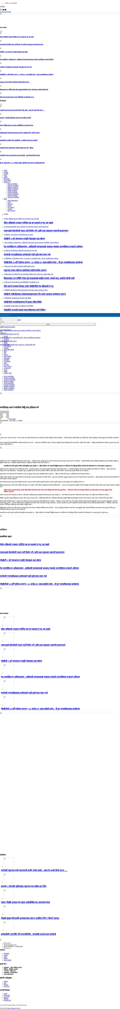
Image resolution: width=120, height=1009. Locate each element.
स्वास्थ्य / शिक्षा (8, 373)
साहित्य (9, 206)
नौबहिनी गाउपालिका (13, 189)
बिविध (5, 199)
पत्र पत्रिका (11, 207)
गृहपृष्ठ (5, 170)
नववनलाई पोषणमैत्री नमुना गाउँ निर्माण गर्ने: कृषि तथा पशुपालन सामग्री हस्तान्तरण (21, 44)
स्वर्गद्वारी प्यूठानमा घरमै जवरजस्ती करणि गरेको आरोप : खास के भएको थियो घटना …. (22, 110)
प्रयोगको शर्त (7, 1000)
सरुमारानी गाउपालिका (13, 197)
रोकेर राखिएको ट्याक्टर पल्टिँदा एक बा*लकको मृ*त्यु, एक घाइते (17, 37)
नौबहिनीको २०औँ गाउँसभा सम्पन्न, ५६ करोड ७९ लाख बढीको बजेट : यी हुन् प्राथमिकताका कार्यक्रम (26, 74)
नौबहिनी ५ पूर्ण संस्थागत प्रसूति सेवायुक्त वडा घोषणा (14, 52)
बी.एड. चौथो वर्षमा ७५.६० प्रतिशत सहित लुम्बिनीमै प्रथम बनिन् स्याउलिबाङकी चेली (22, 163)
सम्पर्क (5, 994)
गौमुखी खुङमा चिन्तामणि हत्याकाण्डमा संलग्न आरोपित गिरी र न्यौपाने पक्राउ (20, 133)
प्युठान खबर (12, 419)
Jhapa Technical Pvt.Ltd (13, 1008)
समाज (5, 175)
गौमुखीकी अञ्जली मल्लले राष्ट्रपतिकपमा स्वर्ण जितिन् (24, 310)
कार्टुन (9, 202)
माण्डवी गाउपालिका (13, 195)
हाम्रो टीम (6, 997)
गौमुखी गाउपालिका (12, 190)
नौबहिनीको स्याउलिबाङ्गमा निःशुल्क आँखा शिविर (23, 302)
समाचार (6, 172)
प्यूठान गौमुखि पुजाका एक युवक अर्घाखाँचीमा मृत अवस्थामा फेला (16, 125)
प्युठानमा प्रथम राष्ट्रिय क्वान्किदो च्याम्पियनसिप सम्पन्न (14, 82)
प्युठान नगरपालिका (12, 184)
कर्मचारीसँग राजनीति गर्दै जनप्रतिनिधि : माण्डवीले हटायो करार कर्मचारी (18, 140)
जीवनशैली (6, 360)
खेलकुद (6, 355)
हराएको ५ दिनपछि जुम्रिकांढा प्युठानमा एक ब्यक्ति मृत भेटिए (15, 118)
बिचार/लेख (6, 179)
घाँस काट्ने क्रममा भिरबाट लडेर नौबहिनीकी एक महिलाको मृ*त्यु (17, 97)
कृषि (5, 353)
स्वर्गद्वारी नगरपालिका (13, 185)
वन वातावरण (7, 368)
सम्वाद (5, 370)
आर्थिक (6, 177)
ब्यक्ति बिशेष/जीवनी (13, 201)
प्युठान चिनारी (7, 180)
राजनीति (6, 174)
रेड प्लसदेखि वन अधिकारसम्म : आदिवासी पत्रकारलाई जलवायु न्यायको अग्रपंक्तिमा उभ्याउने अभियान (27, 59)
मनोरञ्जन (10, 204)
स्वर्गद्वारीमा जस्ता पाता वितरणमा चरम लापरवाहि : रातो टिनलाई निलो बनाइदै (20, 155)
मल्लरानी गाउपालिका (13, 194)
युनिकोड (6, 999)
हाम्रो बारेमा (7, 995)
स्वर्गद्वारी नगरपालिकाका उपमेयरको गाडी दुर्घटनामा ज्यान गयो (16, 67)
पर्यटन (5, 363)
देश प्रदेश (6, 365)
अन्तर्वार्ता (10, 209)
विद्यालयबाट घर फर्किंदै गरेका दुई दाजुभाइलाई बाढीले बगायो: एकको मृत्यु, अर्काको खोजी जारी (24, 89)
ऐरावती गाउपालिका (13, 192)
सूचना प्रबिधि (7, 356)
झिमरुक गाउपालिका (13, 187)
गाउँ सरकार (7, 358)
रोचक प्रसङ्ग (11, 211)
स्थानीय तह (7, 182)
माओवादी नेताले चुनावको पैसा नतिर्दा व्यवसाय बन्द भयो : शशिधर (16, 148)
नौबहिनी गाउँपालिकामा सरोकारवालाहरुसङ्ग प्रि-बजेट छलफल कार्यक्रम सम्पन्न (35, 294)
